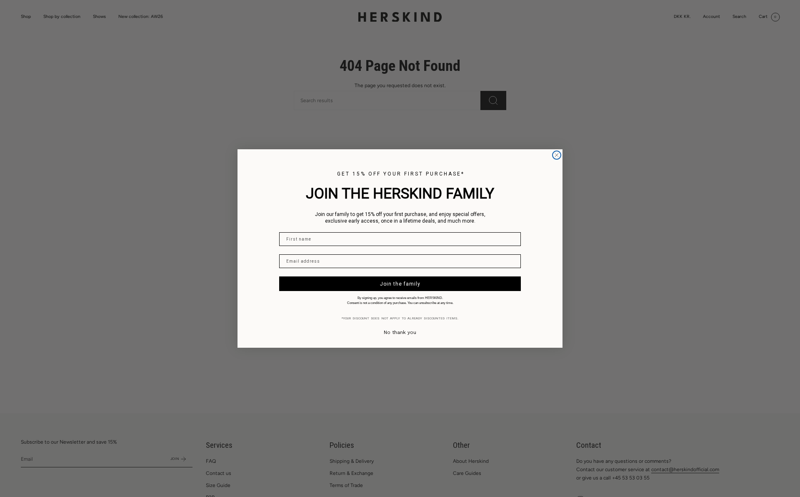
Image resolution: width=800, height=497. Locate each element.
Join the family (400, 284)
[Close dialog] (556, 155)
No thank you (400, 332)
